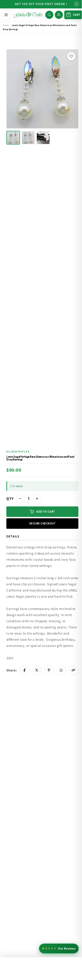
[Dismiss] (76, 4)
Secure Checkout (42, 523)
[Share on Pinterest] (49, 670)
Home (6, 25)
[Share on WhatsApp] (61, 670)
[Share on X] (37, 670)
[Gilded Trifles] (28, 15)
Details (12, 536)
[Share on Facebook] (24, 670)
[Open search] (49, 15)
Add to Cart (45, 511)
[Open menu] (6, 14)
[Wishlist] (71, 56)
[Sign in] (59, 15)
